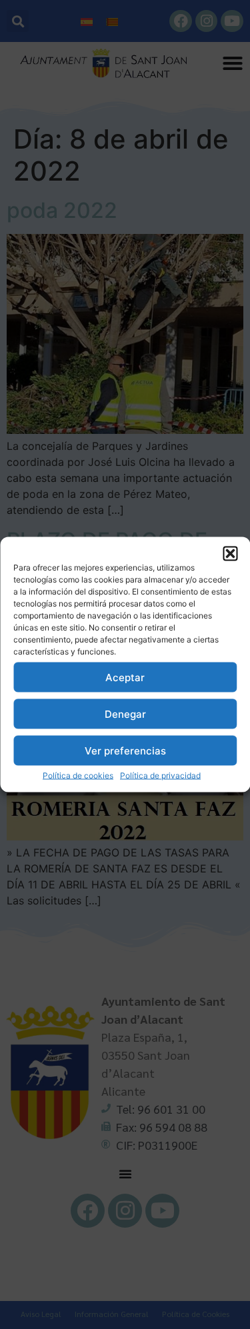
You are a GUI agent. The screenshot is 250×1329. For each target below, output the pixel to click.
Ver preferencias (125, 750)
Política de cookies (78, 775)
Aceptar (125, 676)
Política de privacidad (160, 775)
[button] (230, 554)
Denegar (125, 713)
